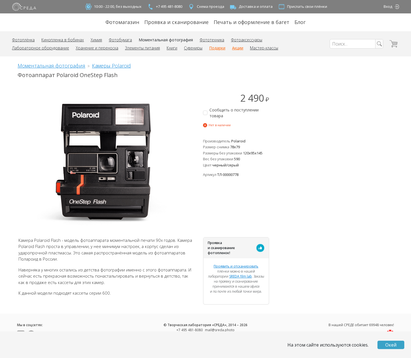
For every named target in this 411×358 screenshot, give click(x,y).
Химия (96, 39)
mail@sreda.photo (220, 330)
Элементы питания (142, 48)
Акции (237, 48)
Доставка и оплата (256, 6)
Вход (388, 6)
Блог (300, 22)
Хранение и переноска (97, 48)
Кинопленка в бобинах (62, 39)
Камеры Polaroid (111, 65)
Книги (172, 48)
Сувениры (193, 48)
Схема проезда (210, 6)
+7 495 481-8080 (169, 6)
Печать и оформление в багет (251, 22)
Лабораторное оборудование (40, 48)
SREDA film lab (240, 276)
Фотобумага (120, 39)
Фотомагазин (122, 22)
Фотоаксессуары (246, 39)
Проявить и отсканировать (236, 266)
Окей (390, 345)
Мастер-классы (264, 48)
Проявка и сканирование (176, 22)
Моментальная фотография (166, 39)
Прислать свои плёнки (307, 6)
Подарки (217, 48)
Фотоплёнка (23, 39)
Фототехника (212, 39)
